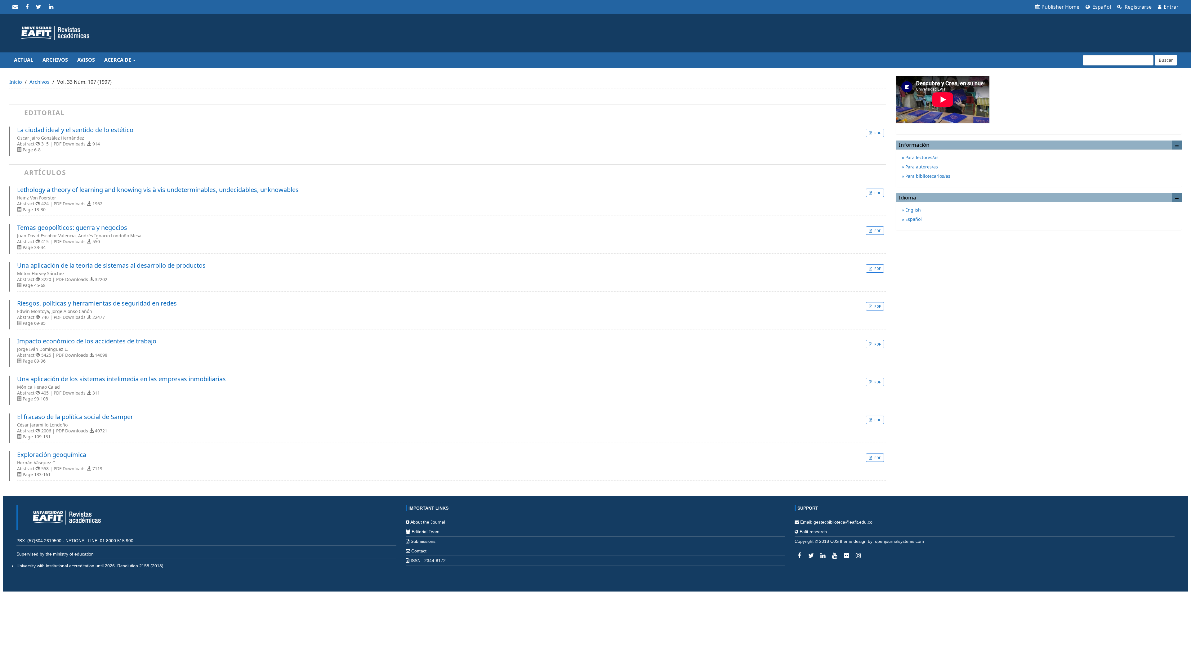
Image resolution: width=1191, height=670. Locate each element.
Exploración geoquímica (51, 454)
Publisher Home (1060, 6)
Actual (23, 59)
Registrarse (1137, 6)
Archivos (55, 59)
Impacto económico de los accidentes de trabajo (86, 341)
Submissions (423, 541)
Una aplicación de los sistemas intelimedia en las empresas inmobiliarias (121, 379)
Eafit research (813, 531)
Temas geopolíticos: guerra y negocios (72, 227)
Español (1101, 6)
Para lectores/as (921, 157)
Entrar (1170, 6)
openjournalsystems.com (899, 541)
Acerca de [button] (118, 59)
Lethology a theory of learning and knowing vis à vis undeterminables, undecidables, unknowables (158, 189)
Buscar (1166, 60)
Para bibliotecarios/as (927, 176)
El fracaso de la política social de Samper (75, 416)
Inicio (15, 81)
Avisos (86, 59)
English (912, 210)
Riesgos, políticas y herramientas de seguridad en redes (97, 303)
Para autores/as (921, 167)
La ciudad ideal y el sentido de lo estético (75, 130)
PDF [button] (877, 133)
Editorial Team (425, 531)
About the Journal (427, 522)
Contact (418, 550)
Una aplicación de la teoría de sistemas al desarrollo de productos (111, 265)
